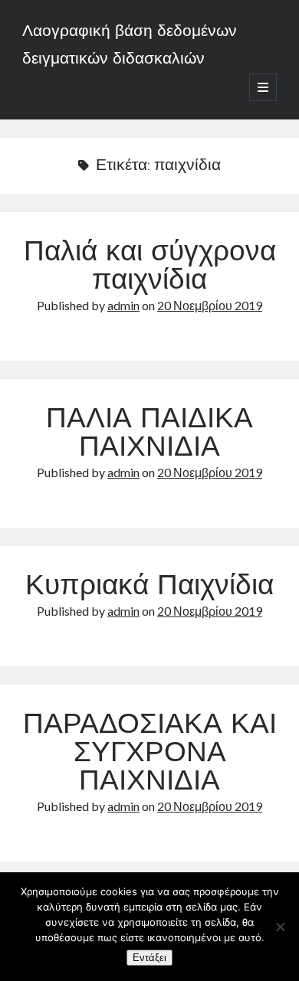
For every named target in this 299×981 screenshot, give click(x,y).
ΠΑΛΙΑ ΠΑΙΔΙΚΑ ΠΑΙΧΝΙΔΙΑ (149, 434)
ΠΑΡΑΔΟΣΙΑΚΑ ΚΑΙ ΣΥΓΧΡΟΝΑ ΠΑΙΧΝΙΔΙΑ (150, 754)
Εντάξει (149, 957)
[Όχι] (280, 926)
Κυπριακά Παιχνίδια (149, 587)
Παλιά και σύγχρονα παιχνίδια (150, 267)
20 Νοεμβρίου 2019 (209, 305)
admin (123, 305)
